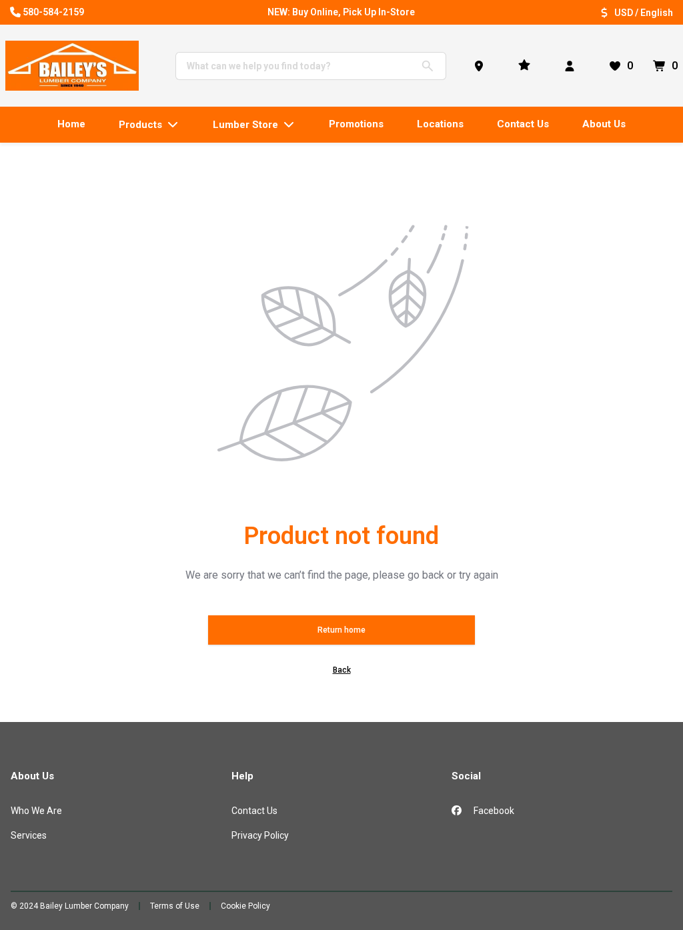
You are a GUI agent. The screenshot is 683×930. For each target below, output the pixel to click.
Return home (341, 630)
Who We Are (36, 810)
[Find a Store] (481, 66)
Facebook (493, 810)
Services (29, 835)
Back (342, 670)
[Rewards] (527, 66)
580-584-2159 (53, 12)
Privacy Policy (260, 835)
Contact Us (254, 810)
